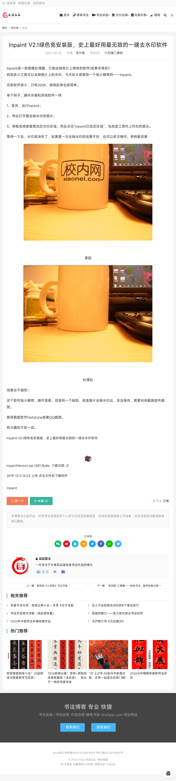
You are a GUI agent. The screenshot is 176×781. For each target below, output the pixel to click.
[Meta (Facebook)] (100, 543)
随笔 (157, 15)
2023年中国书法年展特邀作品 (31, 621)
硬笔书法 (83, 15)
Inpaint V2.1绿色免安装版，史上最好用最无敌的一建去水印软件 (88, 44)
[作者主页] (55, 571)
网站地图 (103, 759)
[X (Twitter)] (92, 543)
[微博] (66, 543)
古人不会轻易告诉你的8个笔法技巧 (115, 605)
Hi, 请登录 (9, 3)
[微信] (58, 543)
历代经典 (122, 15)
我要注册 (24, 3)
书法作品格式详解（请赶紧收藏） (33, 613)
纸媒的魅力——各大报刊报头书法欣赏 (117, 613)
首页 (67, 15)
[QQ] (75, 543)
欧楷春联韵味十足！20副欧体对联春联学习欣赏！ (25, 675)
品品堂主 (45, 559)
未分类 (15, 27)
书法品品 (11, 15)
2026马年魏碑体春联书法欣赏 (148, 675)
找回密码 (39, 3)
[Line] (109, 543)
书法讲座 (102, 15)
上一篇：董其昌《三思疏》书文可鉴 (47, 585)
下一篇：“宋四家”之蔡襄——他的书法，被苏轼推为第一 (129, 585)
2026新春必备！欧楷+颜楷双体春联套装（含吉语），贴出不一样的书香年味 (67, 677)
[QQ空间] (83, 543)
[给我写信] (63, 571)
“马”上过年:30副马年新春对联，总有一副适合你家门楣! (107, 675)
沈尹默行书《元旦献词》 (108, 621)
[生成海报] (118, 543)
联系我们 (72, 727)
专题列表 (140, 15)
